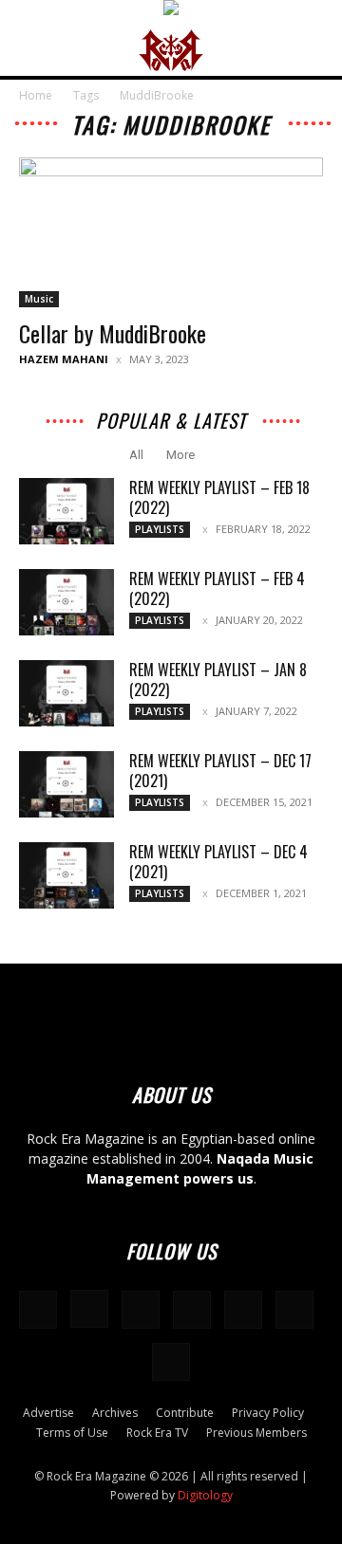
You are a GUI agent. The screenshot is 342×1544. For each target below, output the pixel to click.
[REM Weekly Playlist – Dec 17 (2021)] (66, 784)
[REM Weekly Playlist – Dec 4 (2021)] (66, 875)
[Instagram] (89, 1309)
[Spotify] (192, 1310)
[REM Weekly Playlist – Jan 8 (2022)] (66, 693)
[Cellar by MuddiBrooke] (171, 232)
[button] (32, 50)
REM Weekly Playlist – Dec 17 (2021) (220, 770)
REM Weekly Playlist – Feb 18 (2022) (219, 497)
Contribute (185, 1413)
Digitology (205, 1495)
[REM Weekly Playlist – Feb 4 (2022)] (66, 602)
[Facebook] (38, 1310)
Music (39, 298)
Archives (115, 1413)
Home (35, 95)
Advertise (48, 1413)
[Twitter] (295, 1310)
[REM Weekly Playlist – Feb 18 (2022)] (66, 511)
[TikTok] (243, 1310)
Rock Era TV (157, 1433)
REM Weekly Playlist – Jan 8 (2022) (218, 679)
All (136, 455)
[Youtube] (171, 1362)
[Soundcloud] (141, 1310)
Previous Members (256, 1433)
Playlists (159, 529)
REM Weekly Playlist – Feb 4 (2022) (217, 588)
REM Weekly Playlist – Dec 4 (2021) (218, 861)
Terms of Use (72, 1433)
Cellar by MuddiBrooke (112, 333)
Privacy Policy (268, 1413)
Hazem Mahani (63, 359)
